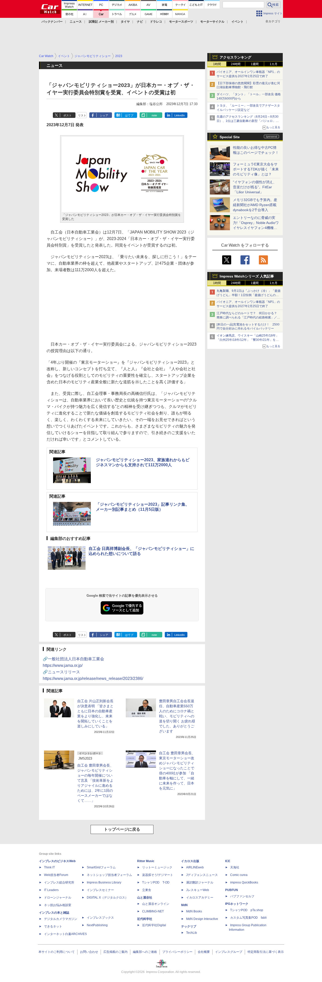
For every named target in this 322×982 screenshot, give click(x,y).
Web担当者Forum (56, 875)
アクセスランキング (235, 57)
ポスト (67, 115)
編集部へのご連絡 (145, 952)
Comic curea (239, 875)
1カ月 (273, 64)
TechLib (191, 932)
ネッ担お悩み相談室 (57, 905)
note (154, 115)
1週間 (255, 64)
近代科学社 (144, 919)
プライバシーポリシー (177, 952)
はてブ (129, 115)
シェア (104, 115)
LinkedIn (179, 115)
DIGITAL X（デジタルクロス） (107, 897)
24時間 (235, 64)
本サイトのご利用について (56, 952)
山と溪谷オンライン (155, 904)
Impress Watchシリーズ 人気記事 (247, 276)
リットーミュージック (157, 867)
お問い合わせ (89, 952)
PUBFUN (231, 890)
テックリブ (188, 926)
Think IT (49, 867)
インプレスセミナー (100, 890)
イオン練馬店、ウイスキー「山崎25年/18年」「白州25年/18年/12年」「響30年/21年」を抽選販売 (248, 340)
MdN (184, 905)
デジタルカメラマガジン (60, 919)
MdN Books (194, 911)
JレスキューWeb (197, 890)
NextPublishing (97, 925)
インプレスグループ (228, 952)
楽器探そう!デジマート (157, 875)
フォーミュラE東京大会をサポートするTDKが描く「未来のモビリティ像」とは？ (256, 169)
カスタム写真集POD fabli (248, 917)
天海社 (234, 867)
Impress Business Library (104, 882)
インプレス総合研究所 (59, 882)
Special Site (230, 137)
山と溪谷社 (144, 897)
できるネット (53, 926)
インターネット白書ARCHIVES (65, 934)
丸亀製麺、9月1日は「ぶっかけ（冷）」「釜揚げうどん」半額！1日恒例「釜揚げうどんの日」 (248, 295)
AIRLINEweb (195, 867)
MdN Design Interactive (202, 919)
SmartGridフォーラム (101, 867)
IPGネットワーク (236, 904)
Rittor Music (145, 861)
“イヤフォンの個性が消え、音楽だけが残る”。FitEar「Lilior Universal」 (254, 187)
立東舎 (146, 890)
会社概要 (204, 952)
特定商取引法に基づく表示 (266, 952)
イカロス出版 (190, 861)
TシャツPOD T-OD (156, 882)
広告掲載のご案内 (115, 952)
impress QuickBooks (244, 882)
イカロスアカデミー (199, 897)
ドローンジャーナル (57, 897)
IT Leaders (51, 890)
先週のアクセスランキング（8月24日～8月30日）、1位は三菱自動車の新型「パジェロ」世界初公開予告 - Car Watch (248, 121)
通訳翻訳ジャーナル (199, 882)
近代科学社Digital (154, 925)
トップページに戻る (122, 829)
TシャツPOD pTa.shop (246, 910)
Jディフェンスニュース (202, 875)
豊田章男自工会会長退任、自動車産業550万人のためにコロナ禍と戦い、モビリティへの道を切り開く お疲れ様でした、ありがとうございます (177, 716)
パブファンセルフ (242, 896)
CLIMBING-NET (153, 911)
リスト (82, 115)
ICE (227, 861)
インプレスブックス (100, 917)
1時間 (217, 64)
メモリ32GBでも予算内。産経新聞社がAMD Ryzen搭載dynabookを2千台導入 (255, 205)
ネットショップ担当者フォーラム (109, 875)
